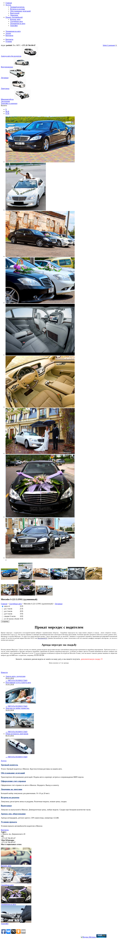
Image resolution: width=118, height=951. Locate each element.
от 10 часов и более (11, 619)
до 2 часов (8, 609)
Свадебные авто (15, 604)
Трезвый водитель (17, 7)
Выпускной (14, 13)
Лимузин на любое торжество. (18, 708)
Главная (9, 3)
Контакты (9, 35)
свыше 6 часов (10, 616)
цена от (7, 606)
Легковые (58, 604)
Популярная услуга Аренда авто (18, 683)
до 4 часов (8, 611)
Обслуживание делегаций (20, 11)
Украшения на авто (13, 31)
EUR (7, 114)
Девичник (14, 15)
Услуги (8, 5)
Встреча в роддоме (17, 9)
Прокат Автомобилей (14, 17)
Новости (4, 672)
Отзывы (9, 41)
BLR (7, 111)
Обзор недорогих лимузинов (17, 734)
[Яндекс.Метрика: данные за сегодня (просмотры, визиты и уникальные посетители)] (88, 937)
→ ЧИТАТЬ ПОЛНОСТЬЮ (16, 680)
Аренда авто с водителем (15, 676)
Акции (8, 33)
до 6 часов (8, 614)
